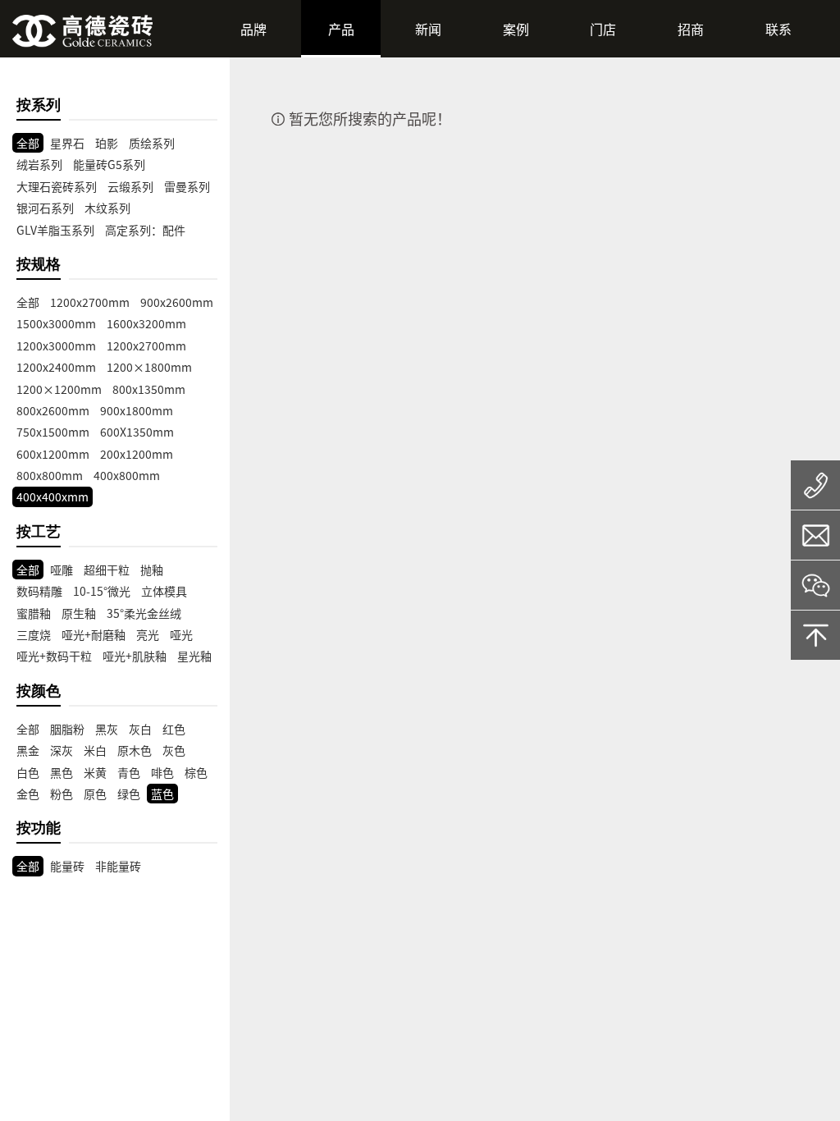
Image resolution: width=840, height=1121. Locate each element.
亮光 (147, 634)
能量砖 (67, 866)
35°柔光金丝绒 (144, 613)
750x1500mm (52, 431)
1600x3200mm (146, 323)
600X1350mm (137, 431)
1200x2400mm (56, 367)
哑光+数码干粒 (54, 655)
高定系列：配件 (145, 230)
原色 (95, 793)
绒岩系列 (39, 164)
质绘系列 (152, 143)
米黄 (95, 772)
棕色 (196, 772)
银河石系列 (45, 207)
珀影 (106, 143)
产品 (341, 29)
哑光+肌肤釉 (135, 655)
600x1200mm (52, 454)
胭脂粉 (67, 729)
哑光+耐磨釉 (94, 634)
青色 (128, 772)
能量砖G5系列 (109, 164)
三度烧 (33, 634)
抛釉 (151, 569)
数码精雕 (39, 591)
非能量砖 (118, 866)
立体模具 (164, 591)
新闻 (428, 29)
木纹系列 (107, 207)
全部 (27, 143)
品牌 (253, 29)
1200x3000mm (56, 345)
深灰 (61, 750)
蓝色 (162, 793)
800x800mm (49, 475)
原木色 (134, 750)
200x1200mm (136, 454)
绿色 (128, 793)
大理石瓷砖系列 (56, 186)
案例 (516, 29)
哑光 (181, 634)
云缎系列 (130, 186)
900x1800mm (136, 410)
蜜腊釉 (33, 613)
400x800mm (127, 475)
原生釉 (79, 613)
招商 (691, 29)
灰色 (173, 750)
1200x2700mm (90, 302)
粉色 (61, 793)
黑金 (27, 750)
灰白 (140, 729)
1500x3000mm (56, 323)
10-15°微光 (101, 591)
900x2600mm (176, 302)
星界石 (67, 143)
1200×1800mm (149, 367)
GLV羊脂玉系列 (55, 230)
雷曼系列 (187, 186)
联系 (778, 29)
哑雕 (61, 569)
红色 (173, 729)
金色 (27, 793)
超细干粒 (107, 569)
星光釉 (194, 655)
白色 (27, 772)
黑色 (61, 772)
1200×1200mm (59, 389)
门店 (603, 29)
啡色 (162, 772)
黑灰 (106, 729)
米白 (95, 750)
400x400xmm (52, 496)
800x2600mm (52, 410)
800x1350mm (148, 389)
